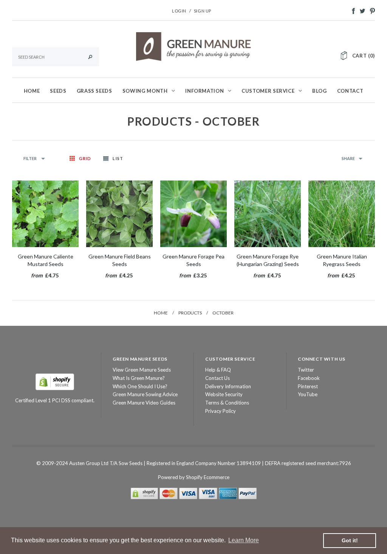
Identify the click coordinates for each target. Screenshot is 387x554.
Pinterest (308, 386)
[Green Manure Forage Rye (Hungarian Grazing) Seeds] (267, 214)
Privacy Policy (220, 411)
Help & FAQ (218, 370)
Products (190, 313)
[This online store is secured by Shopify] (55, 381)
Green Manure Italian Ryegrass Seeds (342, 260)
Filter (30, 158)
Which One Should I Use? (140, 386)
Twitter (306, 370)
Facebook (309, 378)
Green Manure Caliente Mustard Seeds (45, 260)
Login (179, 10)
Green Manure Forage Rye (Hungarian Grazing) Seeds (268, 260)
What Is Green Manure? (139, 378)
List (118, 158)
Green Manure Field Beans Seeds (119, 260)
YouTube (307, 394)
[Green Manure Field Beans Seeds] (119, 214)
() (363, 56)
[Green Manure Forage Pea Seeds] (193, 214)
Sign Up (202, 10)
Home (161, 313)
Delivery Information (228, 386)
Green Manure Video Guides (144, 403)
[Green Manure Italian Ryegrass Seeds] (341, 214)
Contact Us (217, 378)
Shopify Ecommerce (207, 477)
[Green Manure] (193, 46)
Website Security (224, 394)
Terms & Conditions (227, 403)
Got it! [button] (350, 540)
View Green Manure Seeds (142, 370)
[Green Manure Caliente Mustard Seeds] (45, 214)
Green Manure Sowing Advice (145, 394)
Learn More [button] (243, 540)
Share (348, 158)
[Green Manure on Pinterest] (370, 10)
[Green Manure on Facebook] (351, 10)
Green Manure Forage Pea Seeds (193, 260)
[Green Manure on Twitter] (360, 10)
